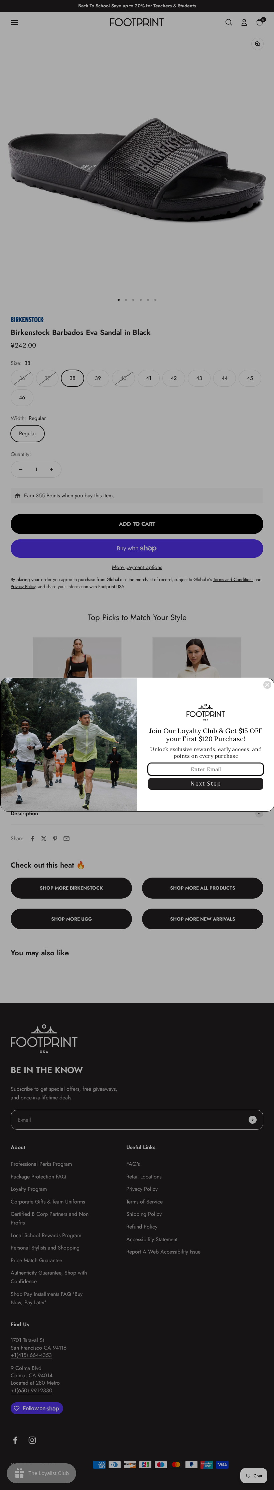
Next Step (205, 783)
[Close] (267, 685)
